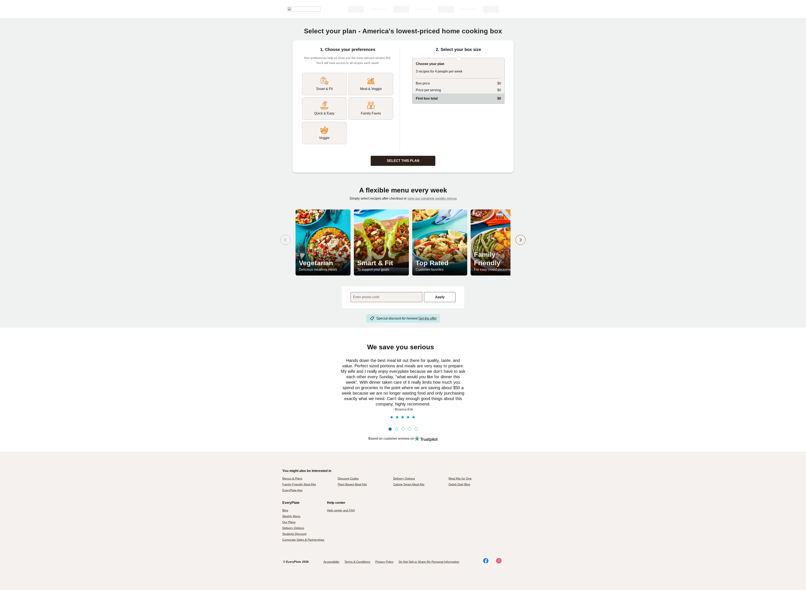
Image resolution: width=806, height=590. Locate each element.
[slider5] (416, 429)
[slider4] (409, 429)
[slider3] (403, 429)
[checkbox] (324, 84)
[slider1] (390, 429)
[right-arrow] (521, 240)
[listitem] (323, 242)
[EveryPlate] (304, 9)
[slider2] (396, 429)
